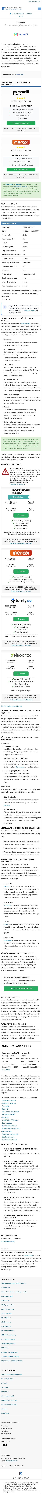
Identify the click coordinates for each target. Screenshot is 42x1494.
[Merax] (21, 553)
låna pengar (20, 767)
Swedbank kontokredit (10, 1134)
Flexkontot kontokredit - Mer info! (21, 700)
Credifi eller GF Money (10, 1120)
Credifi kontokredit (9, 1100)
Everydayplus (7, 1123)
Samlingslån (6, 1326)
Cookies (5, 1387)
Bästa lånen (6, 1318)
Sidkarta (5, 1413)
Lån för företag (8, 1309)
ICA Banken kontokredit (10, 1128)
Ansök (22, 515)
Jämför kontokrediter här (22, 988)
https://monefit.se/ (8, 1241)
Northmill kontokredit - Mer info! (21, 543)
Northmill (7, 905)
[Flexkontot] (21, 655)
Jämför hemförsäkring (10, 1356)
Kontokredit (7, 1313)
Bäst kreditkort (8, 1330)
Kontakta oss (7, 1379)
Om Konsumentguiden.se (12, 1374)
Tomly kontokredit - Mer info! (21, 645)
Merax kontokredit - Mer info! (21, 591)
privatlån (7, 805)
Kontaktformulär (11, 1461)
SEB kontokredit (8, 1137)
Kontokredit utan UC (9, 1140)
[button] (39, 8)
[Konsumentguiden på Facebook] (5, 1445)
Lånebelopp (11, 504)
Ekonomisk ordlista (9, 1400)
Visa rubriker (20, 74)
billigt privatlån (29, 310)
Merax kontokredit (21, 169)
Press (4, 1409)
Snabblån (5, 1300)
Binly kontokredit (8, 1114)
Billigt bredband (8, 1343)
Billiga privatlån (8, 1305)
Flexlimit (5, 1117)
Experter (5, 1392)
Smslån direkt (7, 1296)
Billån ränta (6, 1322)
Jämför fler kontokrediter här (11, 706)
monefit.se (6, 1070)
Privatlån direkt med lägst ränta (14, 1292)
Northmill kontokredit (21, 123)
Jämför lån (6, 1287)
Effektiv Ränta (11, 510)
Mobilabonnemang (9, 1335)
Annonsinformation (34, 1)
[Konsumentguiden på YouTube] (2, 1445)
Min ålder (30, 510)
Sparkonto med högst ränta (12, 1361)
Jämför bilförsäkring (10, 1352)
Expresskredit (7, 1131)
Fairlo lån (5, 1109)
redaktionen (28, 1255)
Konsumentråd (8, 1396)
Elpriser (5, 1348)
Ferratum (7, 886)
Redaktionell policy (9, 1404)
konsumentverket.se (17, 484)
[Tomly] (21, 600)
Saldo (6, 924)
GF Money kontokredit (10, 1112)
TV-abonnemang (8, 1339)
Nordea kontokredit (9, 1126)
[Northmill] (21, 491)
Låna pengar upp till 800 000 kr (14, 1283)
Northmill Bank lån (9, 1103)
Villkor (4, 1383)
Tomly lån (5, 1106)
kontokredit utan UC (20, 186)
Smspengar (8, 940)
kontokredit (25, 323)
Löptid (30, 504)
